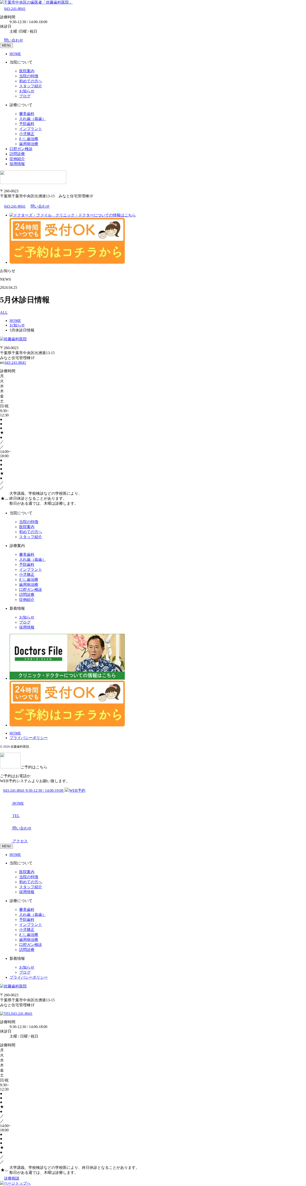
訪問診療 (17, 154)
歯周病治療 (28, 144)
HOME (15, 54)
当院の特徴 (28, 76)
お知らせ (26, 91)
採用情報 (17, 164)
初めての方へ (30, 81)
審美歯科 (26, 114)
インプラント (30, 129)
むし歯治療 (28, 139)
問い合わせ (13, 40)
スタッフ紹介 (30, 86)
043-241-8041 (15, 9)
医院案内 (26, 71)
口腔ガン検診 (21, 149)
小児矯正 (26, 134)
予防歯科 (26, 124)
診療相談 (11, 1178)
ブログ (25, 96)
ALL (4, 312)
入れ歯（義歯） (32, 119)
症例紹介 (17, 159)
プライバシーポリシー (29, 738)
